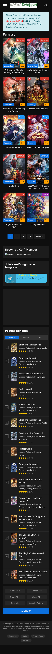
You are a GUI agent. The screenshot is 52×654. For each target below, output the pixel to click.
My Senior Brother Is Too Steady (30, 481)
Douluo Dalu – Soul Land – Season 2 (31, 499)
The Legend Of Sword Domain (29, 536)
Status (36, 597)
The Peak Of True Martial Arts (33, 571)
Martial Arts (31, 364)
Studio (14, 597)
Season (36, 591)
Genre (14, 591)
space (24, 380)
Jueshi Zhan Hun (27, 404)
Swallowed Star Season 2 (31, 373)
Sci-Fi (44, 348)
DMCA (25, 636)
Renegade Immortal (28, 358)
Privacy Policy (38, 636)
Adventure (36, 348)
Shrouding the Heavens (30, 344)
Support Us (13, 636)
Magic (29, 562)
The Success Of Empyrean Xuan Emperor (32, 518)
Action (28, 348)
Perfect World (25, 389)
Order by (36, 603)
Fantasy (22, 364)
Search (27, 610)
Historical (37, 489)
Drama (21, 489)
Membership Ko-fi (14, 21)
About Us (26, 641)
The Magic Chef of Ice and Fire (31, 555)
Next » (39, 236)
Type (14, 603)
